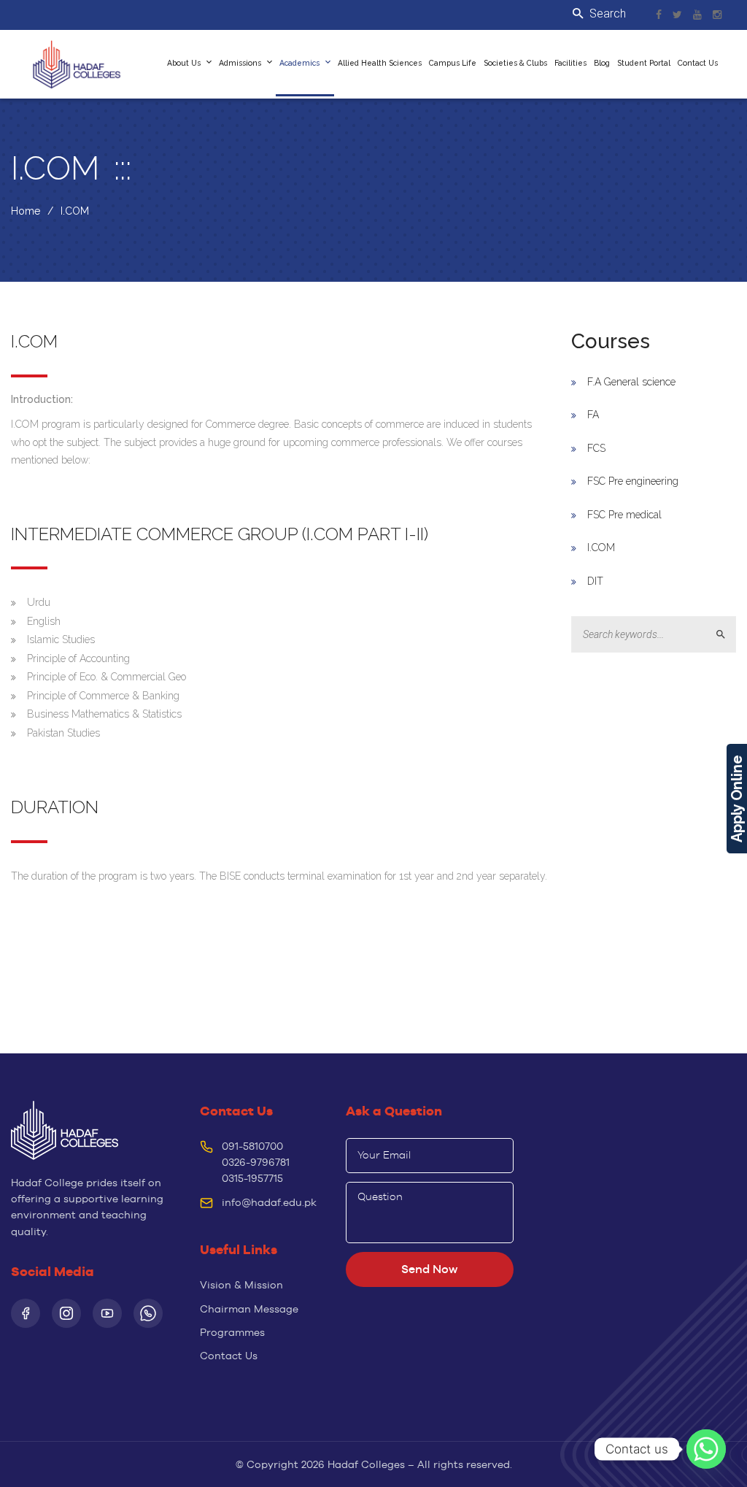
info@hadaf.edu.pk (269, 1202)
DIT (595, 581)
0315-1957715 (252, 1178)
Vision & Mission (241, 1285)
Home (25, 211)
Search (727, 635)
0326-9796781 (256, 1162)
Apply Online (737, 798)
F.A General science (631, 382)
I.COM (601, 547)
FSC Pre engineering (632, 481)
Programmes (232, 1332)
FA (593, 414)
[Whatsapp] (706, 1449)
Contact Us (229, 1355)
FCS (596, 448)
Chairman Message (249, 1309)
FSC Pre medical (624, 514)
